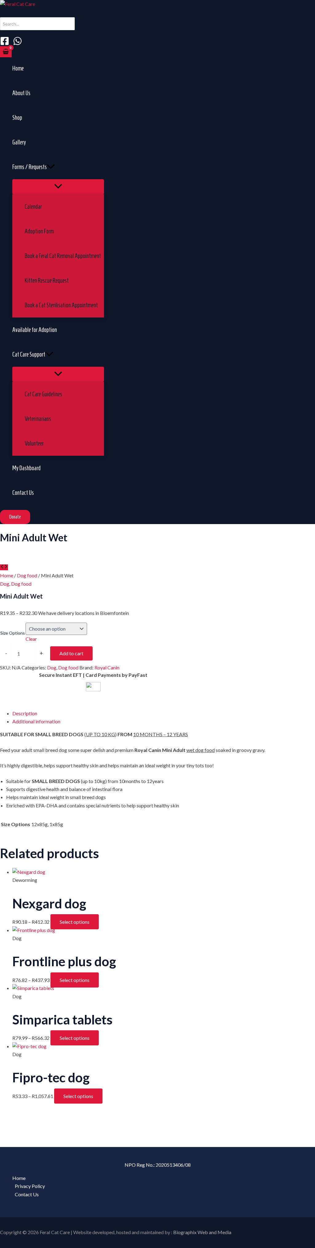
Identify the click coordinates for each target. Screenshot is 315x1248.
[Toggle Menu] (58, 186)
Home (6, 575)
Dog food (27, 575)
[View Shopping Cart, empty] (6, 51)
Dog (4, 584)
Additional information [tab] (36, 721)
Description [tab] (24, 713)
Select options (75, 922)
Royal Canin (106, 667)
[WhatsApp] (17, 43)
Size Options (12, 633)
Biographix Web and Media (202, 1232)
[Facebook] (4, 43)
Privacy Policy (30, 1186)
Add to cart (71, 653)
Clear (31, 639)
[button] (51, 167)
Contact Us (27, 1194)
